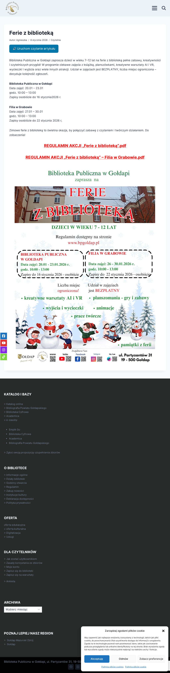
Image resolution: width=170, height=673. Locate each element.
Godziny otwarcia (16, 482)
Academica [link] (12, 416)
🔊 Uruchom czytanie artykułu (34, 48)
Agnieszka (21, 40)
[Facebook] (71, 667)
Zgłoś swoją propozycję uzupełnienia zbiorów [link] (33, 452)
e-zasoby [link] (11, 419)
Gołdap (11, 644)
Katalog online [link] (14, 404)
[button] (163, 630)
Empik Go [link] (14, 429)
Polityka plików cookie (135, 667)
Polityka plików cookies (112, 667)
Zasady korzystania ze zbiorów (24, 562)
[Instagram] (78, 667)
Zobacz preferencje (151, 658)
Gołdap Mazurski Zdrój (20, 640)
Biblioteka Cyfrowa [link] (17, 412)
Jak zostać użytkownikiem (21, 558)
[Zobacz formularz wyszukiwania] (164, 8)
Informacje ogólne (17, 474)
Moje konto (12, 566)
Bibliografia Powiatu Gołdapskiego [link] (26, 408)
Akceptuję (97, 658)
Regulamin (12, 486)
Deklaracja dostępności (20, 498)
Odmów (123, 658)
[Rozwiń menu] (155, 8)
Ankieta (10, 581)
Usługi (10, 536)
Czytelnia (56, 40)
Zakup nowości (15, 490)
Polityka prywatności (18, 502)
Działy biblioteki (15, 478)
